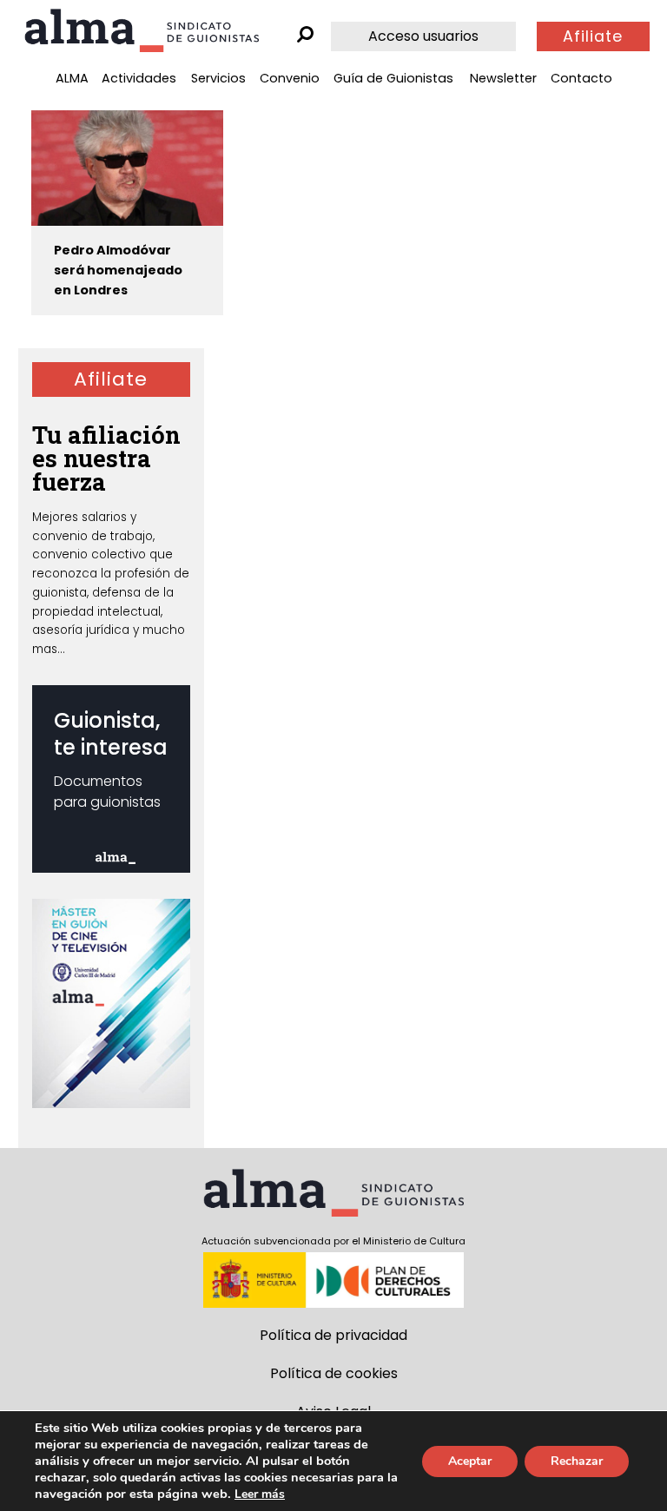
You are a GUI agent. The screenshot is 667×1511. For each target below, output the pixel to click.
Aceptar (470, 1461)
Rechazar (577, 1461)
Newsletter (503, 78)
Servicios (218, 78)
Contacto (581, 78)
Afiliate (593, 36)
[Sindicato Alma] (141, 30)
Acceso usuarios (423, 36)
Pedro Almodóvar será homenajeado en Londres (118, 270)
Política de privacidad (333, 1335)
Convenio (290, 78)
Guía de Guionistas (393, 78)
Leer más (259, 1494)
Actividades (139, 78)
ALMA (72, 78)
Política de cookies (334, 1373)
